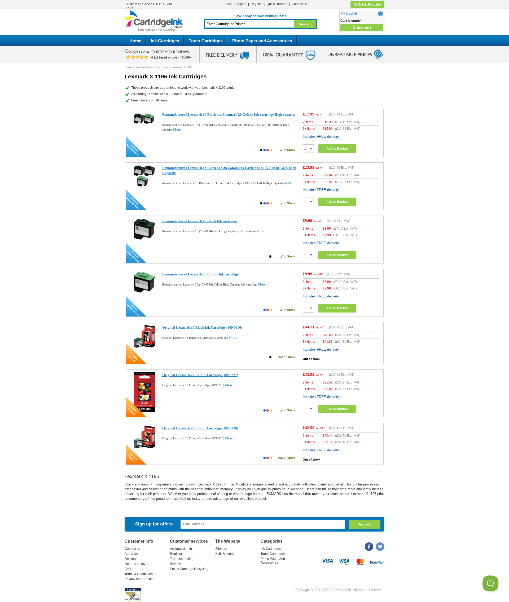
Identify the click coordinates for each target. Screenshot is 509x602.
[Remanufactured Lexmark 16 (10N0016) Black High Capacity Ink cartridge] (144, 238)
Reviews (176, 564)
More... (178, 129)
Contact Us (300, 4)
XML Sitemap (225, 554)
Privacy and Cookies (139, 579)
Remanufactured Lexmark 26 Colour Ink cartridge (200, 274)
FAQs (128, 569)
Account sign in (236, 4)
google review (159, 54)
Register (257, 4)
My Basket (348, 13)
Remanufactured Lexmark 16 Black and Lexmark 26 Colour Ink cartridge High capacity (229, 115)
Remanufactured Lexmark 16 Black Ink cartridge (199, 221)
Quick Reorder (369, 4)
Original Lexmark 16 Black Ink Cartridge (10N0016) (202, 327)
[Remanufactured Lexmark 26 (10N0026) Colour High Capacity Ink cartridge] (144, 291)
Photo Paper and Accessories (262, 41)
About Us (131, 554)
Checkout (362, 27)
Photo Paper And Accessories (273, 560)
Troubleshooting (182, 559)
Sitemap (221, 549)
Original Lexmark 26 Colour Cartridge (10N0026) (200, 428)
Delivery (131, 559)
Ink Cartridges (165, 41)
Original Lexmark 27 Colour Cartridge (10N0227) (200, 375)
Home (135, 41)
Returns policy (135, 564)
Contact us (132, 549)
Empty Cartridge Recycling (189, 569)
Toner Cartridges (206, 41)
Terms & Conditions (139, 574)
